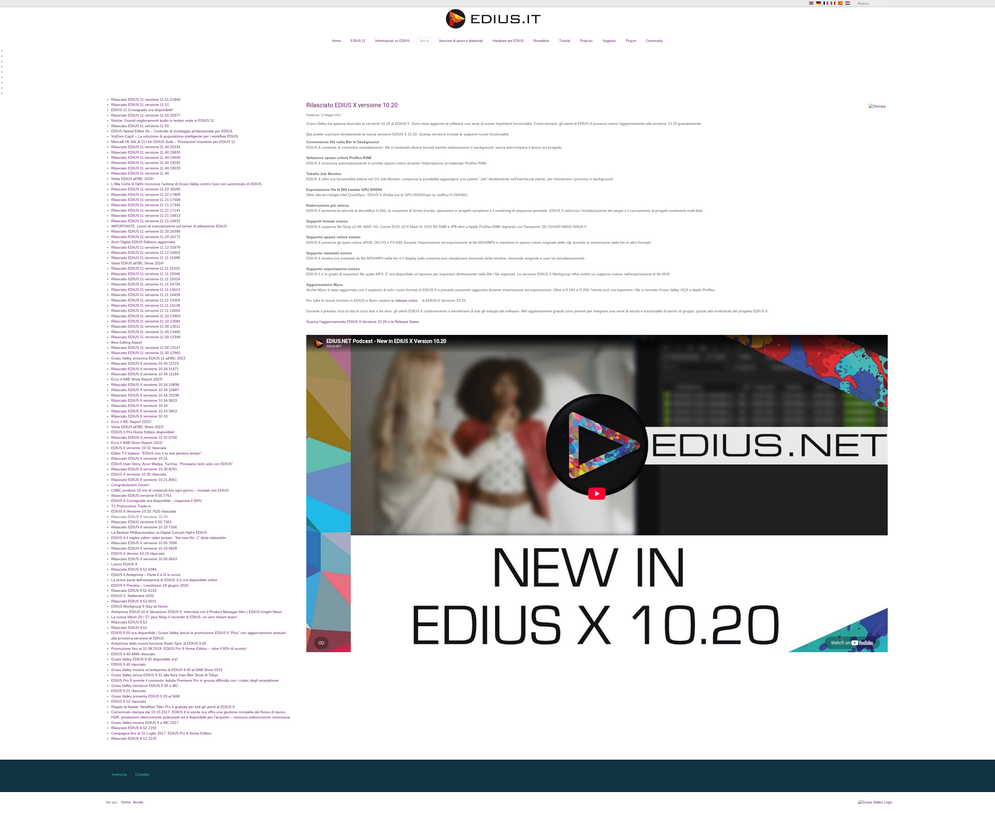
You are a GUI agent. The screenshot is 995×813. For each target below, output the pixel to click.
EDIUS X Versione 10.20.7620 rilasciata (143, 512)
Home (336, 41)
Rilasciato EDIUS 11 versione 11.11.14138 (145, 306)
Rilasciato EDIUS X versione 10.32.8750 (144, 438)
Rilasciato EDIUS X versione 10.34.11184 (145, 374)
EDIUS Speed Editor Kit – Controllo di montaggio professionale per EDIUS (171, 131)
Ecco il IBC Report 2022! (131, 422)
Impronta (119, 774)
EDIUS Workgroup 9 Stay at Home (139, 607)
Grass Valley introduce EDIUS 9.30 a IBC (144, 686)
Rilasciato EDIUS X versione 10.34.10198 (145, 395)
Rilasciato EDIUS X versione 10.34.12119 (145, 364)
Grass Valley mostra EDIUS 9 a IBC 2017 (145, 723)
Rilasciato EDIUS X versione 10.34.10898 (145, 385)
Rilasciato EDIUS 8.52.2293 (134, 728)
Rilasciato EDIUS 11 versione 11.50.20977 (145, 115)
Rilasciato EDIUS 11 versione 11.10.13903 (145, 316)
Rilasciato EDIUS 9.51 (129, 628)
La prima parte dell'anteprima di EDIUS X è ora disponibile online (164, 580)
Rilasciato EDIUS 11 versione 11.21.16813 (145, 216)
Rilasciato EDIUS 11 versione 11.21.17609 (145, 200)
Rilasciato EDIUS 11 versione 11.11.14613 (145, 290)
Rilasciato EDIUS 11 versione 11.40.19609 (145, 158)
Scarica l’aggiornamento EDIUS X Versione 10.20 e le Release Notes (362, 322)
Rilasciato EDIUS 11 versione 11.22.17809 (145, 195)
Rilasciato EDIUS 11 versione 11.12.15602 (145, 253)
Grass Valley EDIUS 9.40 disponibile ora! (144, 659)
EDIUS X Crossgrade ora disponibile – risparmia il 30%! (156, 501)
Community (654, 41)
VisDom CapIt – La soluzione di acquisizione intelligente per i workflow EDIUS (174, 137)
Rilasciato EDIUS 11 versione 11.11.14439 (145, 295)
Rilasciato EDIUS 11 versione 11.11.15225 (145, 269)
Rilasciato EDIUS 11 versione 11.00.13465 (145, 332)
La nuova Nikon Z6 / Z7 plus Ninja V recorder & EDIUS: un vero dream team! (174, 617)
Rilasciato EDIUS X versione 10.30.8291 (144, 469)
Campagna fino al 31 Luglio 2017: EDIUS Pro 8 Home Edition (161, 733)
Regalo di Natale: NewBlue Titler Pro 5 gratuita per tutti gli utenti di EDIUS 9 (172, 707)
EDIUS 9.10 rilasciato (128, 702)
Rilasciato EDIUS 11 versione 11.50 (140, 126)
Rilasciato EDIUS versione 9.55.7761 (141, 496)
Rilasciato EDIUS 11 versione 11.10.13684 (145, 321)
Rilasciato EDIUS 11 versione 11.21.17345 (145, 205)
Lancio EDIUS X (124, 564)
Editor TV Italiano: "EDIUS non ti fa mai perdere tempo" (156, 453)
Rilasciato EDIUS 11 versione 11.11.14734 (145, 284)
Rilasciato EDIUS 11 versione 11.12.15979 (145, 247)
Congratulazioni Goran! (130, 485)
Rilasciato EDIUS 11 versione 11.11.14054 (145, 311)
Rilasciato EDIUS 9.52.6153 (134, 591)
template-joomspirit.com (993, 737)
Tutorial (564, 41)
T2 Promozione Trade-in (131, 506)
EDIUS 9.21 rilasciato (128, 691)
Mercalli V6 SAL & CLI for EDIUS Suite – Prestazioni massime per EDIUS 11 (173, 142)
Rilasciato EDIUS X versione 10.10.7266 (144, 527)
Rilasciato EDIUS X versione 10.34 (139, 406)
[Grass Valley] (876, 802)
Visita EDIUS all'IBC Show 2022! (137, 427)
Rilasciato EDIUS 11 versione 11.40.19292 (145, 163)
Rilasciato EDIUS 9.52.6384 (134, 570)
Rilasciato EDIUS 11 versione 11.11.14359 (145, 300)
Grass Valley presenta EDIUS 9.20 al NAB (145, 696)
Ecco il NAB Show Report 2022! (137, 443)
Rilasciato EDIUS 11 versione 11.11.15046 (145, 274)
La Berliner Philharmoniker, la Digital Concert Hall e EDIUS (159, 533)
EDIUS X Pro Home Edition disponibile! (143, 432)
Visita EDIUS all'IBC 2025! (132, 179)
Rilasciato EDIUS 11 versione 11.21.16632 (145, 221)
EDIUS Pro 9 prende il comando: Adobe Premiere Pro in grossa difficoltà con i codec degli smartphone (195, 680)
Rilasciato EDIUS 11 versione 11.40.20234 (145, 147)
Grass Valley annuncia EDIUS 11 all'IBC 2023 (148, 358)
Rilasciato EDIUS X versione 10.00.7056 (144, 543)
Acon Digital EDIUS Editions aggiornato (143, 242)
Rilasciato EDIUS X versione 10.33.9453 (144, 411)
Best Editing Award (126, 342)
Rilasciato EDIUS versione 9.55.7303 (141, 522)
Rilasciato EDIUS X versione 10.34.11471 (145, 369)
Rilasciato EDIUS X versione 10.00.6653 (144, 559)
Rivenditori (541, 41)
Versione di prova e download (461, 41)
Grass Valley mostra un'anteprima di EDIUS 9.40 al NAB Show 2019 (166, 670)
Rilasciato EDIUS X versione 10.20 (139, 517)
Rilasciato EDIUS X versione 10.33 (139, 417)
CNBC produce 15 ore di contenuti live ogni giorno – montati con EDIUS (170, 490)
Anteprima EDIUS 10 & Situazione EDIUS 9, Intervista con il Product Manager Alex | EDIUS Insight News (196, 612)
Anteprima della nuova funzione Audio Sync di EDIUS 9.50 (158, 644)
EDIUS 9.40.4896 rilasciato (133, 654)
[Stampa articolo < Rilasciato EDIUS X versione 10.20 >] (877, 106)
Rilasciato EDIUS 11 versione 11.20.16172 (145, 237)
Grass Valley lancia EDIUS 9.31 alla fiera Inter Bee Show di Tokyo (164, 675)
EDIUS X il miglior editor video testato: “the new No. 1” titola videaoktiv (168, 538)
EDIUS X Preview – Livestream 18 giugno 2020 (149, 585)
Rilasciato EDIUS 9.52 (129, 622)
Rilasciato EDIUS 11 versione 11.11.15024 (145, 279)
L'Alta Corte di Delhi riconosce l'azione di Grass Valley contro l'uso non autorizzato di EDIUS (186, 184)
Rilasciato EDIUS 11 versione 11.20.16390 (145, 232)
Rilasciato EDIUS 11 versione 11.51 (140, 105)
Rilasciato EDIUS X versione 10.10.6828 (144, 548)
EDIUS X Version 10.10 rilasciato (138, 554)
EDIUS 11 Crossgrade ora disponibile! (142, 110)
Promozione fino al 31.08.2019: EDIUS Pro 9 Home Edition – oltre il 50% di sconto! (178, 649)
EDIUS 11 (358, 41)
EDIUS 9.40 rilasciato (128, 665)
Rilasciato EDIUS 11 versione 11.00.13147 (145, 348)
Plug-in (631, 41)
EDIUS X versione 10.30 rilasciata (138, 475)
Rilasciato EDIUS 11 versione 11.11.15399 (145, 258)
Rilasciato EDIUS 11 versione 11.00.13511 (145, 327)
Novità (424, 41)
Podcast (586, 41)
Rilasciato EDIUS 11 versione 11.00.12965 (145, 353)
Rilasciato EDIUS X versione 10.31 (139, 459)
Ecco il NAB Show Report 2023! (137, 380)
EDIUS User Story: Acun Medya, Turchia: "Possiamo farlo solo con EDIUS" (172, 464)
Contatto (142, 774)
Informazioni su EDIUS (392, 41)
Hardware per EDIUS (508, 41)
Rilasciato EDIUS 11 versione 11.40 (140, 174)
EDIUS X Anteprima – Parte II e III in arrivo (146, 575)
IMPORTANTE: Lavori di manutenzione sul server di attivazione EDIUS (169, 226)
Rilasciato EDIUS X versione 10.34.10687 (145, 390)
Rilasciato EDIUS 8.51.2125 (134, 739)
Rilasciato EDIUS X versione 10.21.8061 (144, 480)
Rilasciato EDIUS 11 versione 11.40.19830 (145, 152)
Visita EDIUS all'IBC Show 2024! (137, 263)
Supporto (609, 41)
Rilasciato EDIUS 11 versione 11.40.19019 (145, 168)
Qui (309, 134)
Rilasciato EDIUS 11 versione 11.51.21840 (145, 100)
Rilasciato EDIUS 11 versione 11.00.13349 (145, 337)
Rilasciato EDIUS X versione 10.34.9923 (144, 401)
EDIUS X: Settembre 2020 (132, 596)
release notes (406, 301)
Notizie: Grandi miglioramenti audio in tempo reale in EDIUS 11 (162, 121)
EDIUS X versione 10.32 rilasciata (138, 448)
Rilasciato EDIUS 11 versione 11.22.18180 (145, 189)
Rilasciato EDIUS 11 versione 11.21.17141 (145, 210)
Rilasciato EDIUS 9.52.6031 (134, 601)
